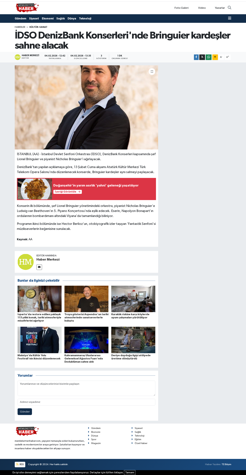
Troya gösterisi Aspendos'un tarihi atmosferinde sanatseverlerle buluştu (86, 317)
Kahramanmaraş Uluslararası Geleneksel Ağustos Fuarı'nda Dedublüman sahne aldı (83, 358)
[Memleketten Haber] (27, 8)
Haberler (20, 27)
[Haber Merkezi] (26, 261)
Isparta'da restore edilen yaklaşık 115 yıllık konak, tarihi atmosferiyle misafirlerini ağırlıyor (39, 317)
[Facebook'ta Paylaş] (196, 57)
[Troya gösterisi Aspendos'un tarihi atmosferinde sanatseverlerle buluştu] (86, 298)
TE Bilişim (226, 464)
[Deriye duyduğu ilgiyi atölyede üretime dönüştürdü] (133, 339)
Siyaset (34, 18)
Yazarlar (220, 8)
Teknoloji (85, 18)
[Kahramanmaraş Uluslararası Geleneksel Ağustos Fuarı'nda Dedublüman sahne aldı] (86, 339)
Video (202, 8)
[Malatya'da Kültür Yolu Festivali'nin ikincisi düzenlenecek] (40, 339)
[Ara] (229, 8)
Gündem (20, 18)
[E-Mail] (39, 267)
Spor (93, 439)
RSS (21, 464)
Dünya (72, 18)
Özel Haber (141, 443)
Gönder (25, 411)
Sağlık (60, 18)
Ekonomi (48, 18)
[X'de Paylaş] (202, 57)
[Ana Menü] (229, 18)
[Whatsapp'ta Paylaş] (209, 57)
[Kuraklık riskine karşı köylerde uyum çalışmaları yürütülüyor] (133, 298)
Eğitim (138, 439)
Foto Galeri (182, 8)
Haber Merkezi (48, 259)
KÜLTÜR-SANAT (38, 27)
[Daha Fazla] (215, 57)
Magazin (96, 443)
